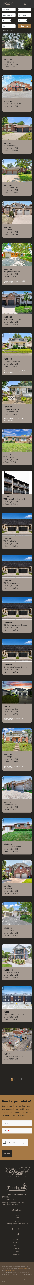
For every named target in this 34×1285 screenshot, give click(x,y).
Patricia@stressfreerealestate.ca (17, 1224)
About (16, 1245)
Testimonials (16, 1248)
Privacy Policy (16, 1255)
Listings (15, 1239)
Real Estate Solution (23, 1268)
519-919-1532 (17, 1217)
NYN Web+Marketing (10, 1270)
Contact (16, 1252)
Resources (15, 1242)
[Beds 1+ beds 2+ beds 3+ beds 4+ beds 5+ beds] (6, 20)
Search (24, 26)
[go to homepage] (7, 3)
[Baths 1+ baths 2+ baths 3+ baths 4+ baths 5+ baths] (22, 20)
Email (6, 1131)
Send (7, 1153)
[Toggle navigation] (29, 4)
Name (6, 1123)
